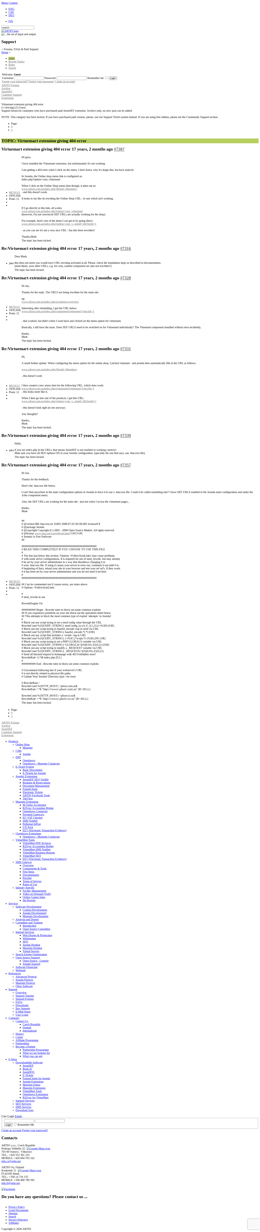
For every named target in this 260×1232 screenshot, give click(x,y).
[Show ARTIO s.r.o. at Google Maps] (38, 1148)
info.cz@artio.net (11, 1161)
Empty (18, 1116)
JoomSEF (6, 91)
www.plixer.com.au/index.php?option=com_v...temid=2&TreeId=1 (59, 223)
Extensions (7, 97)
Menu (4, 2)
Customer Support (11, 94)
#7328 (125, 278)
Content (13, 2)
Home (4, 52)
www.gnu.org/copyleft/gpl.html (52, 533)
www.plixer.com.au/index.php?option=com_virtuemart (52, 211)
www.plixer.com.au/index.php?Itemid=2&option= (49, 188)
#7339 (125, 435)
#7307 (119, 149)
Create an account (65, 81)
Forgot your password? (15, 81)
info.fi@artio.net (10, 1183)
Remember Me (26, 1124)
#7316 (125, 248)
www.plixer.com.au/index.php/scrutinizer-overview (50, 301)
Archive (5, 88)
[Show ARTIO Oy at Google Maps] (29, 1170)
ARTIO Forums (10, 85)
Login (8, 1125)
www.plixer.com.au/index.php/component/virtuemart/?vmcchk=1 (58, 311)
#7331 (125, 348)
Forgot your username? (41, 81)
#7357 (125, 465)
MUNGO (14, 192)
